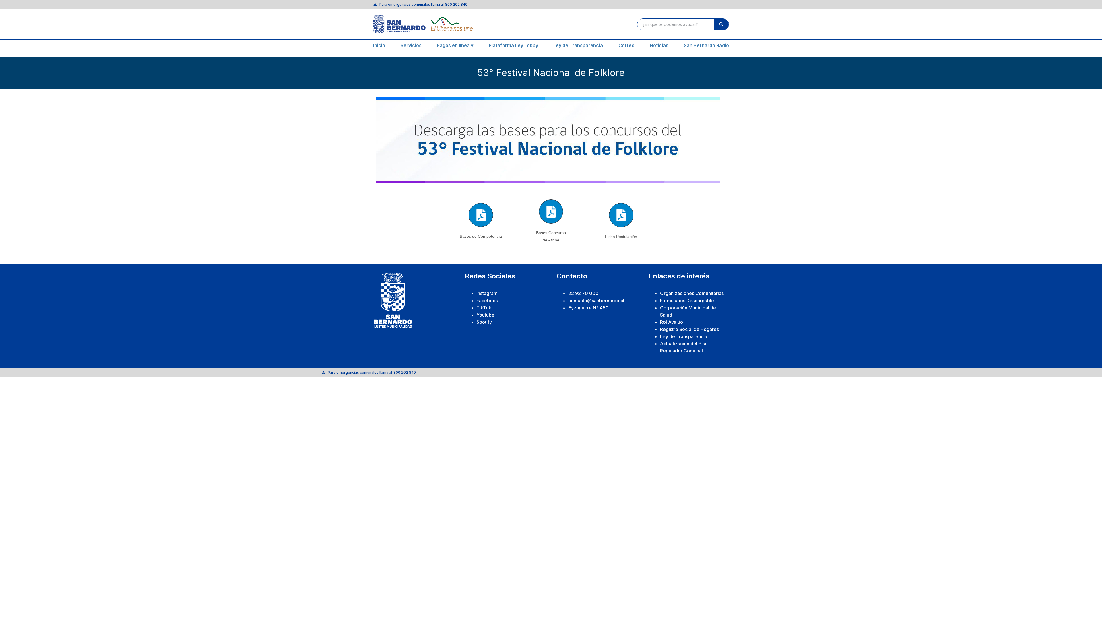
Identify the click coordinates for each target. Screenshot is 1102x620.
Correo (626, 45)
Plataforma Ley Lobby (513, 45)
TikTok (483, 308)
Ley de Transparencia (578, 45)
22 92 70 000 (583, 293)
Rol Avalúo (671, 322)
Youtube (485, 315)
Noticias (659, 45)
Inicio (379, 45)
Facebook (487, 300)
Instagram (487, 293)
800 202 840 (456, 4)
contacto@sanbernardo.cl (596, 300)
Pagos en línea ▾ (455, 45)
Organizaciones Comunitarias (692, 293)
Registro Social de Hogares (689, 329)
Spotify (484, 322)
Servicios (411, 45)
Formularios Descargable (687, 300)
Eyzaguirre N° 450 (588, 308)
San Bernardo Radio (706, 45)
